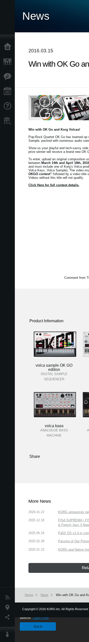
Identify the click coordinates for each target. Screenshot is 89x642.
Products (8, 61)
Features (8, 76)
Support (8, 106)
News (8, 597)
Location (8, 607)
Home (8, 47)
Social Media (8, 617)
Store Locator (8, 121)
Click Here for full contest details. (53, 185)
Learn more (41, 618)
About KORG (8, 634)
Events (8, 91)
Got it (38, 626)
